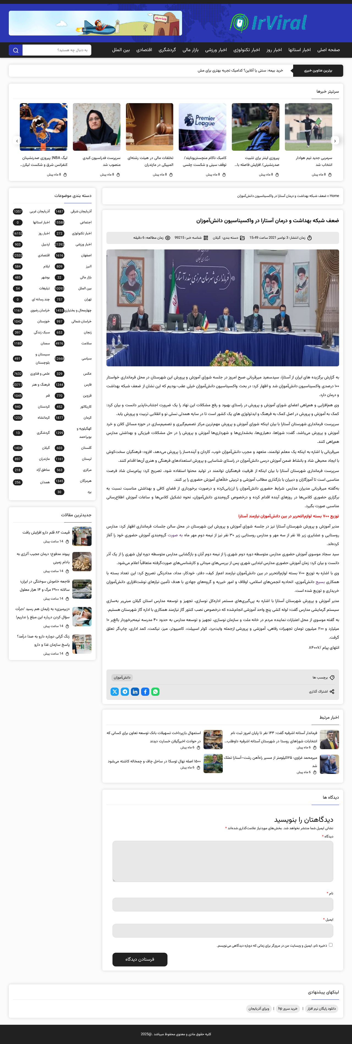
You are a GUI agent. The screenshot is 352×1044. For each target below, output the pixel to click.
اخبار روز (274, 50)
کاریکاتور (74, 407)
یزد (74, 492)
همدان (32, 482)
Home (334, 196)
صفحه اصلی (328, 50)
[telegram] (125, 692)
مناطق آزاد (32, 470)
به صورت (175, 535)
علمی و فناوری (32, 374)
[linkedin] (135, 692)
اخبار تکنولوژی (246, 50)
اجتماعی (73, 222)
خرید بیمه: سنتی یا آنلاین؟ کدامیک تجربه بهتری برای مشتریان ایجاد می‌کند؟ (226, 71)
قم (32, 396)
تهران (74, 299)
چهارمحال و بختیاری (74, 310)
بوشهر (32, 277)
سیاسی (73, 358)
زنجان (74, 332)
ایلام (32, 266)
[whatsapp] (155, 692)
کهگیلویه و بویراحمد (74, 433)
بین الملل (121, 50)
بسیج (320, 582)
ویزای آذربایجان (259, 1009)
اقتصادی (144, 50)
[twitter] (115, 692)
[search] (16, 50)
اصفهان (74, 255)
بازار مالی (191, 50)
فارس (74, 385)
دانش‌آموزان (122, 677)
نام (330, 893)
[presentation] (335, 140)
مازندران (32, 459)
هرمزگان (74, 481)
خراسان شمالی (74, 321)
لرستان (74, 459)
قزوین (74, 396)
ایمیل (328, 919)
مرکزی (74, 470)
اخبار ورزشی (216, 50)
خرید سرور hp (288, 1009)
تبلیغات (33, 288)
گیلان (217, 238)
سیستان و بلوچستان (32, 359)
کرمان (74, 418)
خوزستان (32, 321)
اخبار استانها (299, 50)
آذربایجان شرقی (74, 211)
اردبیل (32, 244)
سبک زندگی (32, 332)
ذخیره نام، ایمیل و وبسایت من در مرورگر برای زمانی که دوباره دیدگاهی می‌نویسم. (272, 946)
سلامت (74, 343)
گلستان (74, 448)
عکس (74, 374)
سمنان (32, 343)
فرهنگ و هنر (31, 385)
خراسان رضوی (32, 310)
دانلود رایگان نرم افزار (321, 1009)
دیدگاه (327, 836)
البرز (74, 266)
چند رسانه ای (33, 299)
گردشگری (167, 50)
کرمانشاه (32, 418)
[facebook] (145, 692)
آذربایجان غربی (32, 211)
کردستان (32, 407)
